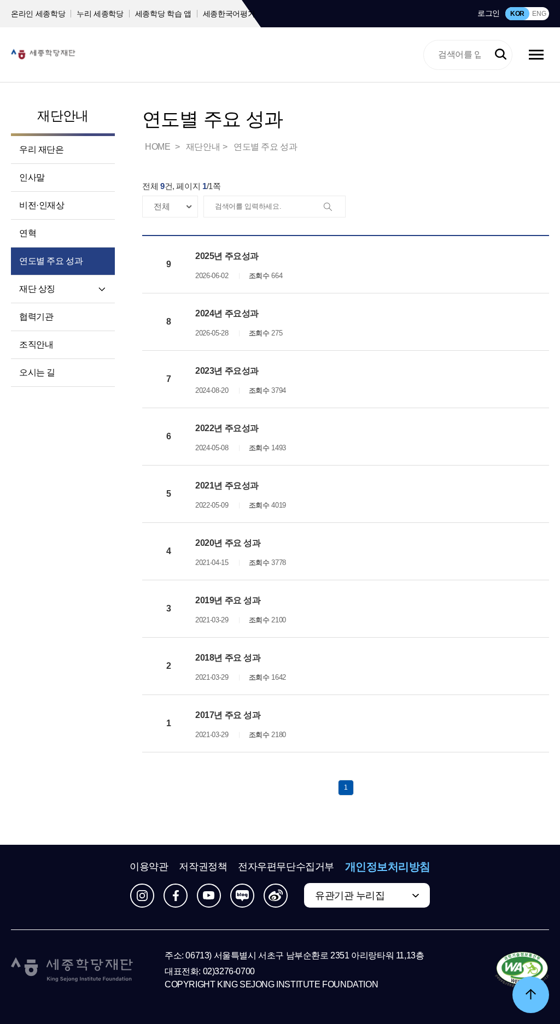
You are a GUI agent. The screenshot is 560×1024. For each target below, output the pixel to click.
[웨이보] (276, 896)
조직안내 (36, 344)
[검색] (334, 207)
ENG (539, 13)
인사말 (32, 177)
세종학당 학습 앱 (163, 13)
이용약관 (149, 867)
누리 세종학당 (100, 13)
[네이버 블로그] (242, 896)
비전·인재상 (42, 205)
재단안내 (63, 115)
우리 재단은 (41, 149)
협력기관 (36, 316)
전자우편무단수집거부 (286, 867)
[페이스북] (176, 896)
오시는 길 (37, 372)
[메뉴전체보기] (536, 54)
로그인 (488, 13)
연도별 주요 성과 (51, 261)
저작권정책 (203, 867)
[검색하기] (500, 55)
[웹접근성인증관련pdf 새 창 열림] (522, 970)
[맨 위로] (530, 994)
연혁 (27, 233)
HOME (158, 146)
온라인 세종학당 (38, 13)
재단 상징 (37, 288)
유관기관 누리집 (349, 895)
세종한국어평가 (229, 13)
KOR (517, 13)
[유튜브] (209, 896)
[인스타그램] (142, 896)
